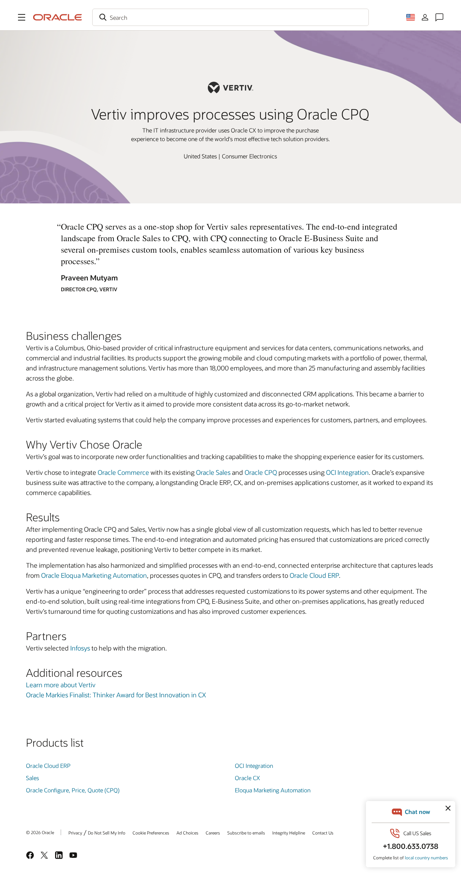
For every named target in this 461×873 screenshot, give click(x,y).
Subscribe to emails (246, 833)
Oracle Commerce (123, 472)
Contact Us (323, 833)
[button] (21, 17)
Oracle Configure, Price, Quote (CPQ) (73, 790)
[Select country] (410, 17)
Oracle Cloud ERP (314, 575)
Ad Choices (187, 833)
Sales (32, 778)
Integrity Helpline (288, 833)
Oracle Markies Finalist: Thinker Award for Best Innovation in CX (116, 694)
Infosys (80, 648)
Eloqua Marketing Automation (272, 790)
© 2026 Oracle (40, 832)
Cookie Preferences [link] (151, 833)
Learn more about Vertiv (60, 684)
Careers (213, 833)
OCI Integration (347, 472)
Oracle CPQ (261, 472)
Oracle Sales (213, 472)
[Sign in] (425, 17)
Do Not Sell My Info (106, 833)
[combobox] (230, 17)
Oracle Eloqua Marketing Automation (94, 575)
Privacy (75, 833)
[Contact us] (439, 17)
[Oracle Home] (58, 17)
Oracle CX (247, 778)
